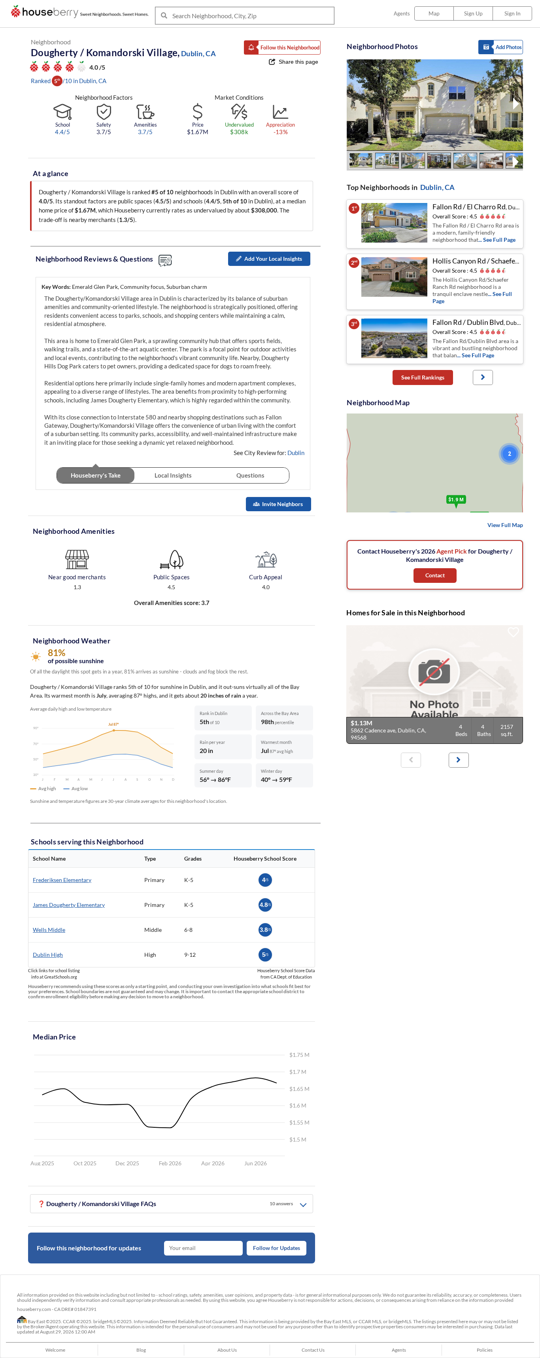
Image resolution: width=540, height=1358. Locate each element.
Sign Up (473, 13)
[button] (282, 47)
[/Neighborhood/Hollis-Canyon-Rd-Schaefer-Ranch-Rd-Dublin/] (394, 281)
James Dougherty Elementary (69, 904)
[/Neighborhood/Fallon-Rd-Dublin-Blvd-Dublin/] (394, 339)
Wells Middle (49, 929)
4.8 (265, 904)
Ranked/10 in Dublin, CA (68, 80)
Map (434, 13)
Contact (435, 575)
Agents (402, 13)
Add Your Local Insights (273, 258)
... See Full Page (496, 239)
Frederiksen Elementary (62, 879)
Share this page (298, 62)
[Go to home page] (81, 11)
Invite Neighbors (282, 504)
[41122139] (434, 684)
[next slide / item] (516, 105)
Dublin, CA (437, 187)
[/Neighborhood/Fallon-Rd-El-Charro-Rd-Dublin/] (394, 224)
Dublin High (48, 954)
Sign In (512, 13)
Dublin (295, 452)
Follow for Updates (276, 1248)
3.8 (265, 929)
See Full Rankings (422, 377)
